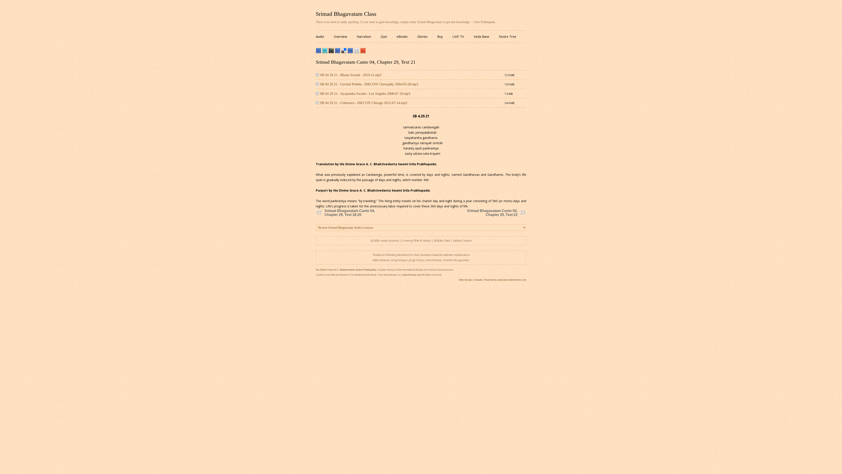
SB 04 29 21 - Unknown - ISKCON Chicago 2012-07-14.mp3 (363, 103)
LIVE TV (458, 36)
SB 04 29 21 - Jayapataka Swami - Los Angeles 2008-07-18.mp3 (365, 93)
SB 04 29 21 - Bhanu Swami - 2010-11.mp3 (350, 75)
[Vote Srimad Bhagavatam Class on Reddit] (356, 52)
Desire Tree (507, 36)
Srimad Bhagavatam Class (346, 14)
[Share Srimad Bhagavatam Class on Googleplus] (331, 52)
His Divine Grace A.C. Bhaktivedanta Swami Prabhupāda (346, 269)
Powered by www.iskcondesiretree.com (505, 279)
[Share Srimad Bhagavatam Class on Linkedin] (337, 52)
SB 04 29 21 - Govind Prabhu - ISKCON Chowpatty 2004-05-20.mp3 (369, 84)
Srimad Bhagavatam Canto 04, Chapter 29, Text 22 (492, 213)
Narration (364, 36)
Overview (340, 36)
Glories (422, 36)
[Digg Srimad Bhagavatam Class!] (350, 52)
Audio (320, 36)
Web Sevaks (466, 279)
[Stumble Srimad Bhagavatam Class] (363, 52)
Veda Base (481, 36)
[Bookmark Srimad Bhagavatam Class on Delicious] (344, 52)
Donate (478, 279)
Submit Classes (462, 240)
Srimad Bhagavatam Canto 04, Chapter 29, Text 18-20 (350, 213)
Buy (440, 36)
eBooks (402, 36)
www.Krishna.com (411, 274)
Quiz (384, 36)
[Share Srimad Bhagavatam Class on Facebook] (318, 52)
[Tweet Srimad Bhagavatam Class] (325, 52)
